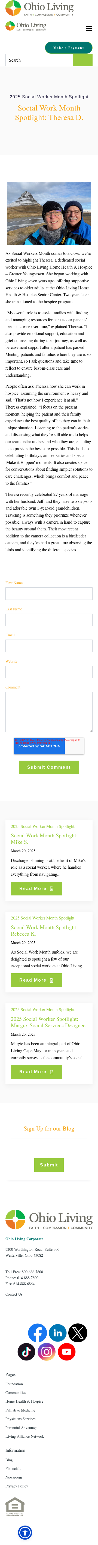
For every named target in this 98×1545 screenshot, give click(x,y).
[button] (25, 1532)
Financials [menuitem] (13, 1468)
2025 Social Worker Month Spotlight (49, 97)
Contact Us (13, 1294)
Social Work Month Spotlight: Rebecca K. (44, 930)
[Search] (83, 60)
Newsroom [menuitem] (13, 1477)
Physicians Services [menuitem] (20, 1418)
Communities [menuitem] (15, 1392)
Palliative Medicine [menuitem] (20, 1410)
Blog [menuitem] (9, 1459)
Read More (33, 888)
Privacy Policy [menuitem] (16, 1486)
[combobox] (39, 60)
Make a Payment (68, 47)
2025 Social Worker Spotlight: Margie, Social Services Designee (48, 1022)
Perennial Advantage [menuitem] (21, 1427)
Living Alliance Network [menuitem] (24, 1436)
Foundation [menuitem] (14, 1383)
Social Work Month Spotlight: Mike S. (44, 838)
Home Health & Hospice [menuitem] (24, 1401)
